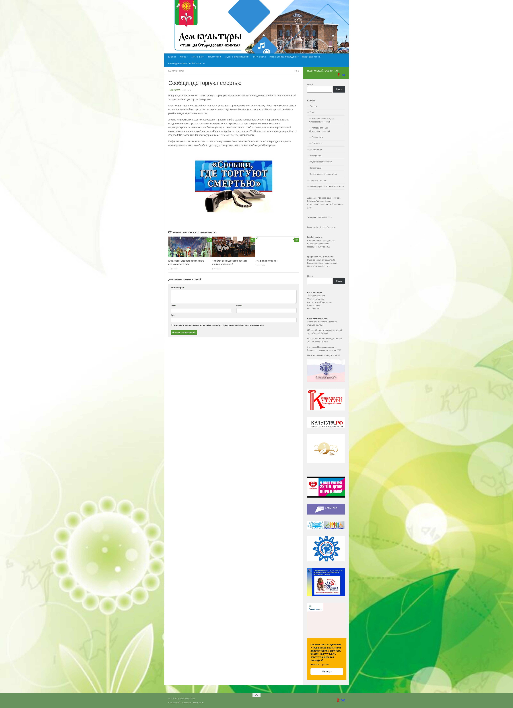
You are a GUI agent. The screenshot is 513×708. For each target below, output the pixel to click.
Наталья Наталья (315, 355)
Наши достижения (311, 56)
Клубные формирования (237, 56)
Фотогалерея (259, 56)
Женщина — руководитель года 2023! (324, 350)
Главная (172, 56)
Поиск (310, 84)
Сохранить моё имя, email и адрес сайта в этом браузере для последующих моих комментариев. (219, 325)
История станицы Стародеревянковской (319, 129)
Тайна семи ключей (316, 296)
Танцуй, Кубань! (320, 333)
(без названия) (313, 305)
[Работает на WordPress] (179, 702)
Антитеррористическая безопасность (186, 63)
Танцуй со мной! (332, 355)
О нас (183, 56)
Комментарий (178, 287)
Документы (317, 143)
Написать (327, 671)
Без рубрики (176, 71)
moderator (175, 90)
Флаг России (313, 308)
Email (239, 306)
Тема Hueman (198, 702)
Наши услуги (214, 56)
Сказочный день (320, 342)
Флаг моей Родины (315, 299)
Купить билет (198, 56)
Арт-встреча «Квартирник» (319, 302)
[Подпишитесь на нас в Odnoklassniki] (338, 74)
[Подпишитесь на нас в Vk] (343, 74)
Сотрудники (317, 137)
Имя (173, 306)
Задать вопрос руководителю (284, 56)
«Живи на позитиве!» (267, 260)
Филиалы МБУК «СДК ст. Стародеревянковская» (322, 120)
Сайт (173, 315)
